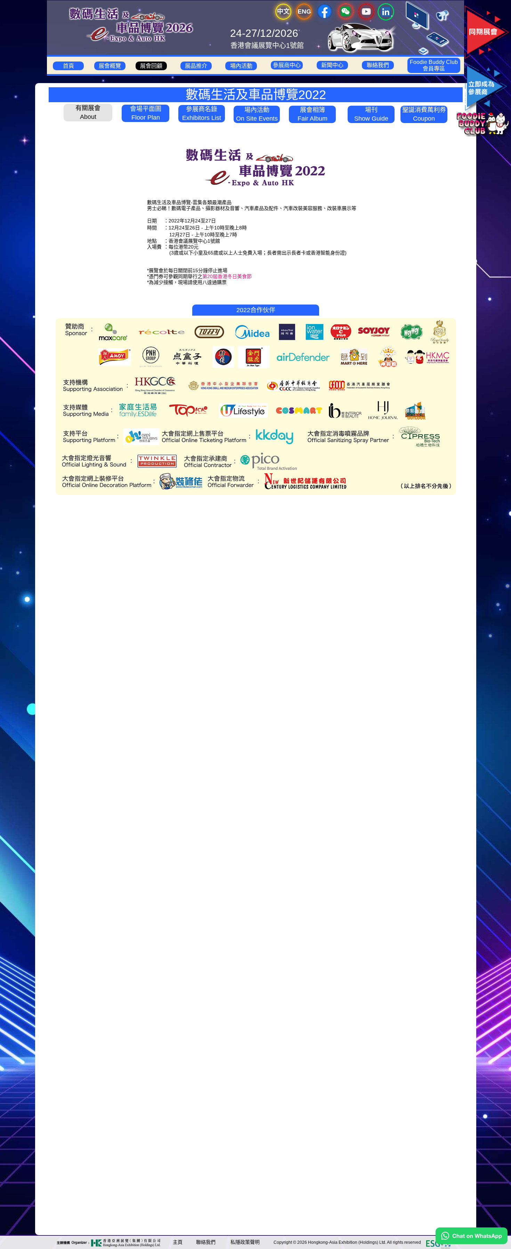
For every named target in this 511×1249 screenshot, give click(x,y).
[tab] (88, 111)
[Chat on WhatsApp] (472, 1242)
